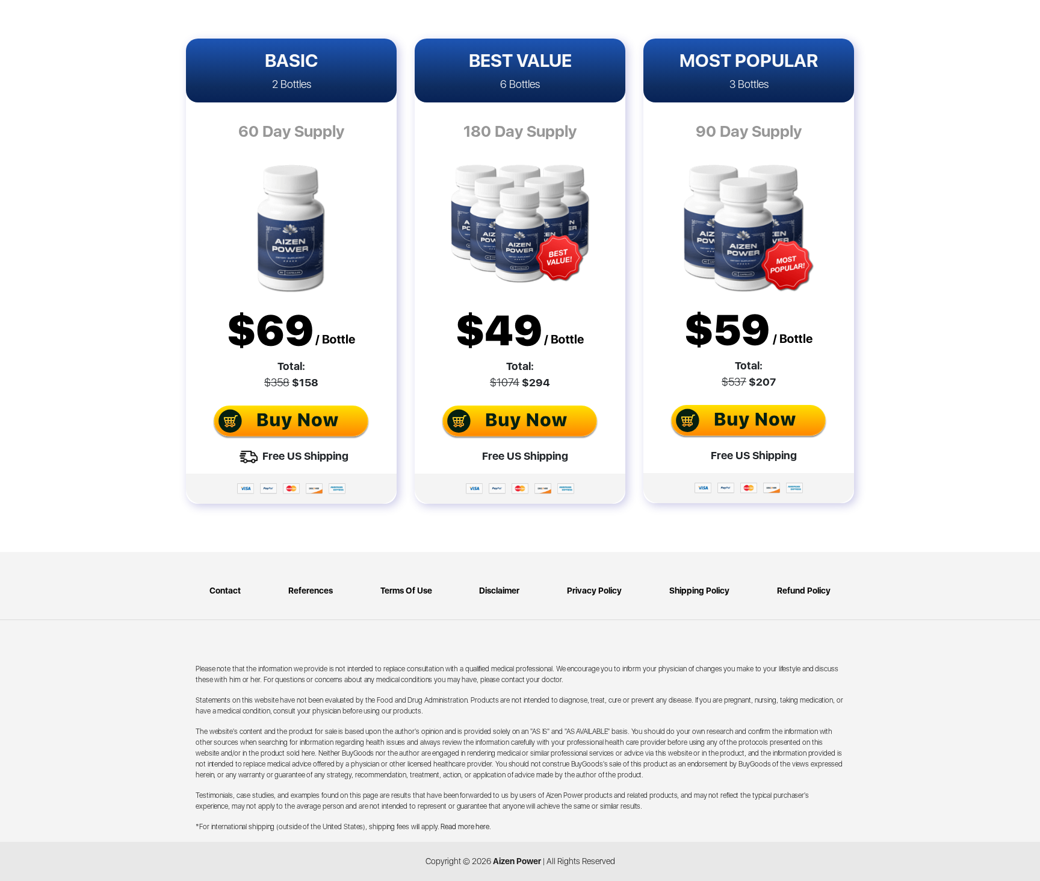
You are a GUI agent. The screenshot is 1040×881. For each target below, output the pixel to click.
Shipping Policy (699, 590)
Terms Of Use (406, 590)
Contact (225, 590)
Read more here (465, 827)
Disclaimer (499, 590)
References (310, 590)
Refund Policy (804, 590)
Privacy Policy (594, 590)
